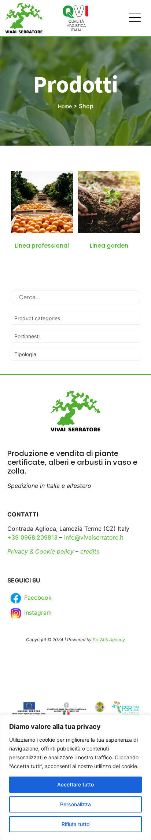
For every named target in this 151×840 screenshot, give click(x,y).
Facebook (37, 597)
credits (89, 551)
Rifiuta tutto (75, 824)
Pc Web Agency (109, 639)
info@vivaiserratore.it (94, 537)
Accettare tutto (75, 784)
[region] (75, 777)
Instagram (37, 612)
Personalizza (75, 804)
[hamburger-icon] (133, 18)
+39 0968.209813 (32, 537)
